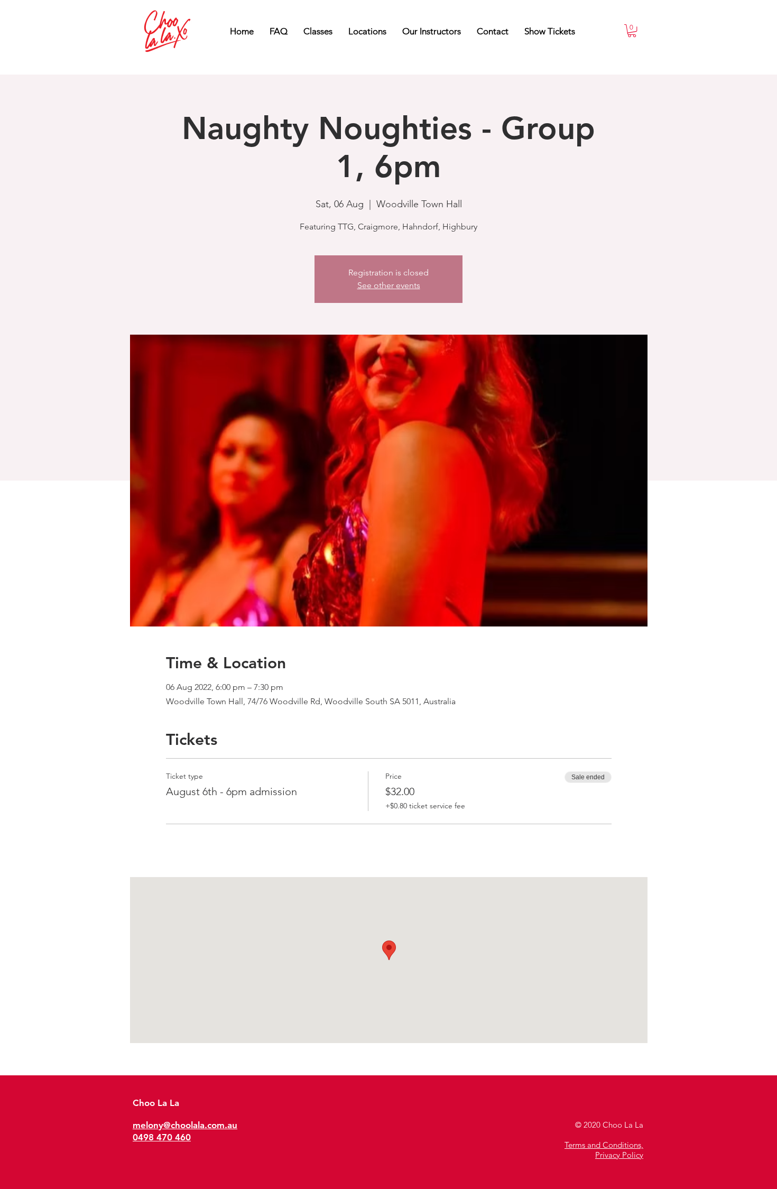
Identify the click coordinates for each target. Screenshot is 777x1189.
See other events (388, 285)
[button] (431, 31)
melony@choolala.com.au (185, 1125)
